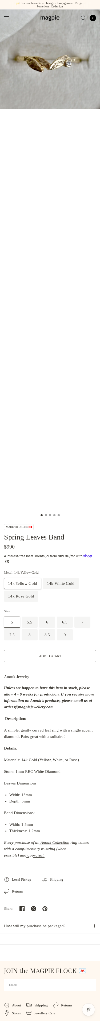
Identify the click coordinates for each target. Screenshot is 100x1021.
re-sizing (48, 849)
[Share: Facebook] (22, 908)
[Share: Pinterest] (45, 908)
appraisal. (35, 855)
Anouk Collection (55, 842)
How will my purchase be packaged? (35, 926)
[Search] (83, 18)
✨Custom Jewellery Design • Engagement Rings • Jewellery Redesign (50, 5)
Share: (9, 908)
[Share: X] (33, 908)
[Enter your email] (90, 985)
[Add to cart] (50, 656)
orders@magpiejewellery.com (29, 707)
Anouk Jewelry (16, 677)
